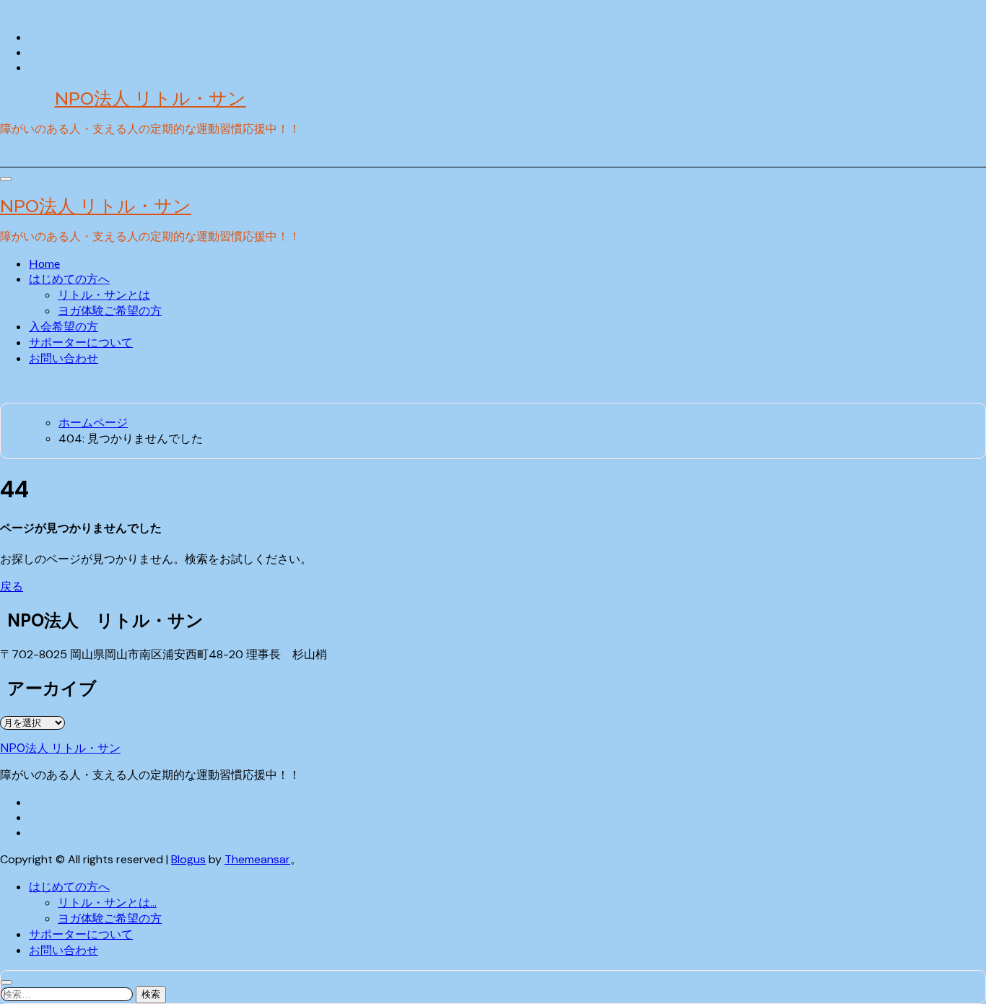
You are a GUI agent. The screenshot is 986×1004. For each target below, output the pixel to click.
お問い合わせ (63, 358)
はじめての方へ (69, 278)
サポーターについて (81, 342)
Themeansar (257, 859)
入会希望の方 (63, 326)
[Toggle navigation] (6, 179)
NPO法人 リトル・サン (150, 98)
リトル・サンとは (104, 294)
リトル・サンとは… (107, 902)
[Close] (6, 982)
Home (44, 263)
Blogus (188, 859)
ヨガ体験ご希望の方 (110, 310)
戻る (11, 586)
